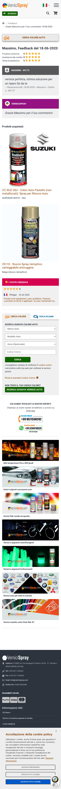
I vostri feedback (18, 282)
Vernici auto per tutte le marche (17, 596)
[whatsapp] (30, 428)
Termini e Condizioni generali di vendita (17, 718)
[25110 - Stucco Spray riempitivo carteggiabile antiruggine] (30, 232)
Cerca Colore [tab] (18, 316)
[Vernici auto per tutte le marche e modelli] (30, 583)
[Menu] (56, 6)
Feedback (12, 23)
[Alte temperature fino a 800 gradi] (30, 450)
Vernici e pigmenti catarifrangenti (18, 542)
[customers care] (30, 418)
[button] (46, 6)
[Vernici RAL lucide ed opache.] (30, 503)
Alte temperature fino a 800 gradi (18, 463)
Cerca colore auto (33, 37)
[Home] (3, 23)
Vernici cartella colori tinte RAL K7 (18, 622)
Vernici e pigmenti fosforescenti (17, 569)
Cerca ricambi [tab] (46, 316)
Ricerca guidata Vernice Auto (24, 389)
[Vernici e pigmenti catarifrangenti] (30, 529)
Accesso (12, 13)
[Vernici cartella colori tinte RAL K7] (30, 609)
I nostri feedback (8, 724)
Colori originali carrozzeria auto (17, 489)
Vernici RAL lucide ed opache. (16, 516)
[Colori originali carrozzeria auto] (30, 477)
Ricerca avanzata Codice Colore (20, 378)
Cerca (17, 359)
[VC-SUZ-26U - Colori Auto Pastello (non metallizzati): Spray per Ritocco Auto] (30, 158)
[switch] (55, 784)
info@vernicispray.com (19, 680)
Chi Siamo (6, 713)
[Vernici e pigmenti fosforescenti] (30, 556)
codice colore (44, 365)
